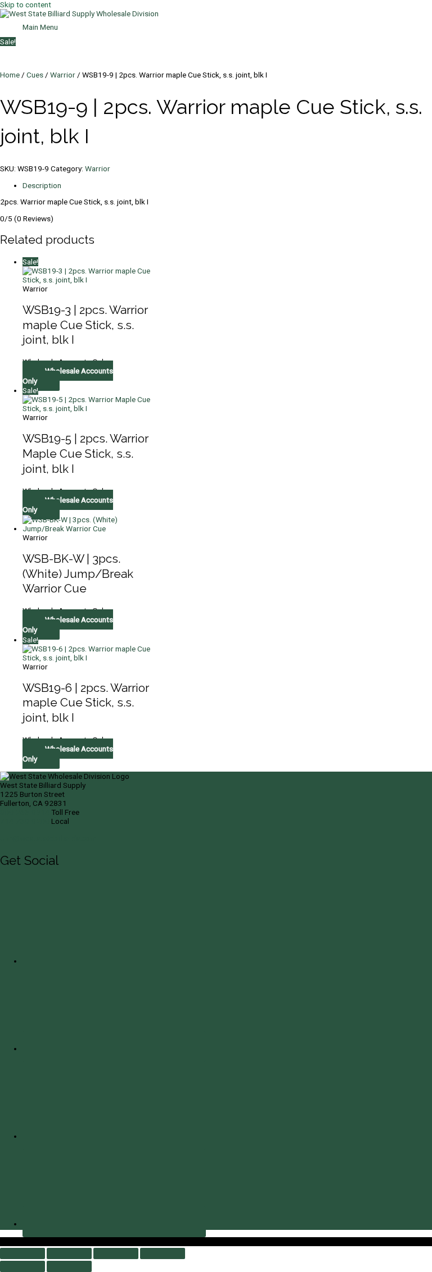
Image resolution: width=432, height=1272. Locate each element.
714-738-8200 (25, 821)
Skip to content (25, 4)
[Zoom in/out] (22, 1253)
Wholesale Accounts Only (67, 375)
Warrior (62, 74)
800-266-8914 (25, 812)
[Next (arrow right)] (69, 1266)
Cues (34, 74)
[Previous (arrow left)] (22, 1266)
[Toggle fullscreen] (69, 1253)
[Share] (115, 1253)
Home (10, 74)
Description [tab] (41, 185)
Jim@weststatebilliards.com (48, 837)
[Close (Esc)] (162, 1253)
